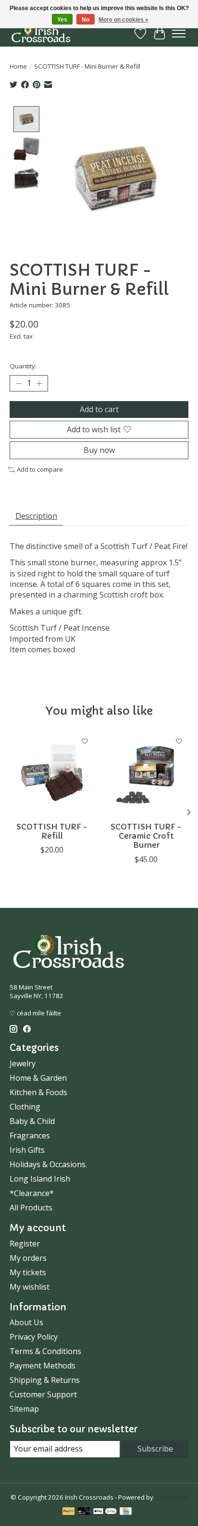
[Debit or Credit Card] (84, 1512)
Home (18, 66)
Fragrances (30, 1135)
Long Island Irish (40, 1178)
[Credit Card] (126, 1512)
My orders (28, 1258)
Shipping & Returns (45, 1380)
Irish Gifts (27, 1150)
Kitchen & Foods (38, 1092)
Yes (62, 19)
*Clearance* (32, 1193)
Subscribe (155, 1448)
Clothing (25, 1106)
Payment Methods (42, 1365)
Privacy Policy (34, 1336)
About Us (26, 1322)
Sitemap (24, 1409)
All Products (31, 1207)
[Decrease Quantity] (18, 383)
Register (25, 1243)
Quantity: (23, 366)
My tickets (28, 1272)
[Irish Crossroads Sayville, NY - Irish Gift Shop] (41, 33)
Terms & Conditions (45, 1351)
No (85, 19)
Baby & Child (32, 1121)
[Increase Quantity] (39, 383)
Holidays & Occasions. (48, 1164)
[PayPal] (68, 1512)
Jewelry (23, 1063)
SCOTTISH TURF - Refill (51, 831)
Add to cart (99, 409)
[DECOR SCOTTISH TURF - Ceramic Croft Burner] (146, 774)
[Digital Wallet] (105, 1512)
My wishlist (30, 1287)
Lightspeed (171, 1497)
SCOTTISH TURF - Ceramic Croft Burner (146, 836)
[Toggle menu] (178, 33)
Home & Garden (38, 1078)
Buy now (99, 450)
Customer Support (43, 1394)
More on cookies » (123, 19)
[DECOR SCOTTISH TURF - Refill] (52, 774)
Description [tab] (36, 516)
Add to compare (40, 469)
